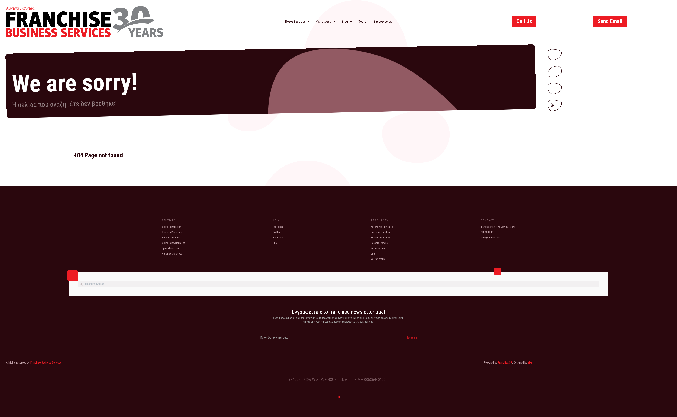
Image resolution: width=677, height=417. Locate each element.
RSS (275, 242)
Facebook (278, 226)
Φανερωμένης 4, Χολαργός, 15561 (498, 226)
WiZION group (378, 259)
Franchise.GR (505, 362)
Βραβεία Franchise (380, 242)
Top (338, 396)
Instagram (278, 237)
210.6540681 (487, 232)
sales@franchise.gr (490, 237)
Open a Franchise (170, 248)
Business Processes (172, 232)
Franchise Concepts (172, 253)
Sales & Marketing (171, 237)
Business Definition (171, 226)
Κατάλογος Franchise (382, 226)
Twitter (276, 232)
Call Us (524, 21)
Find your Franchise (381, 232)
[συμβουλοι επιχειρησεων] (84, 20)
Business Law (378, 248)
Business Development (173, 242)
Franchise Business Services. (46, 362)
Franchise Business (381, 237)
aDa (373, 253)
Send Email (610, 21)
